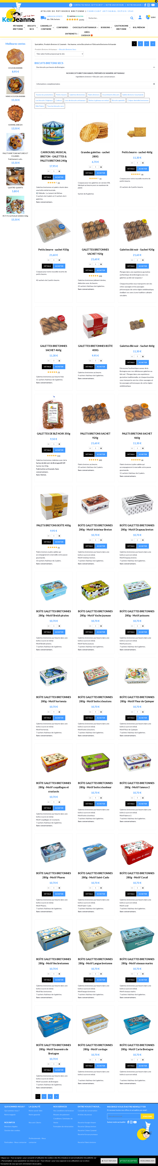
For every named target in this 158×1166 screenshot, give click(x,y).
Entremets (71, 34)
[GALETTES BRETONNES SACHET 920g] (95, 246)
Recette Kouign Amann (87, 1122)
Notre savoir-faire (35, 1111)
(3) (59, 183)
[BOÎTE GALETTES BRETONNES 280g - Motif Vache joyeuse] (95, 608)
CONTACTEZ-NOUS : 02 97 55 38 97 (88, 5)
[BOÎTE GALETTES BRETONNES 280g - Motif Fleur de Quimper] (137, 693)
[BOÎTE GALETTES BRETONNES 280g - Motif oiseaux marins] (137, 955)
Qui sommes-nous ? (14, 1106)
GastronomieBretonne (121, 27)
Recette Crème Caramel (87, 1130)
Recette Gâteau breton (87, 1126)
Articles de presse (85, 1114)
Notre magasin (10, 1114)
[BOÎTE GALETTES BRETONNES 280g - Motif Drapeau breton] (137, 522)
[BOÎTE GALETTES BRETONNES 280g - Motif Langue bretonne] (95, 955)
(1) (100, 179)
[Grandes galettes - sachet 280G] (95, 148)
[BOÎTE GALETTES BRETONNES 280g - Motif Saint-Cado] (95, 869)
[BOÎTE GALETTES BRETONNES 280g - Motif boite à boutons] (95, 693)
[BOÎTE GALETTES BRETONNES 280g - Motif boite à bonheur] (95, 779)
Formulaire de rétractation (63, 1126)
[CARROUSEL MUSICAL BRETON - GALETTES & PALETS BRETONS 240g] (53, 148)
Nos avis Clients (35, 1122)
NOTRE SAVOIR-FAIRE (115, 5)
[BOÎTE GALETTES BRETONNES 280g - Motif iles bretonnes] (53, 955)
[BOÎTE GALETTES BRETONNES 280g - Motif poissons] (137, 608)
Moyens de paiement (61, 1114)
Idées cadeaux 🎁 (87, 33)
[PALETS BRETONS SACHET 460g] (137, 430)
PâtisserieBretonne (18, 27)
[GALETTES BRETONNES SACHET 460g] (53, 342)
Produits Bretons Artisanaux (46, 49)
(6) (142, 174)
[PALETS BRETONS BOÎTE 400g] (53, 522)
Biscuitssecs (32, 27)
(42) (100, 460)
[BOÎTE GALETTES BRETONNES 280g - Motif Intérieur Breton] (95, 522)
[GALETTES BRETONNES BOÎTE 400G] (95, 342)
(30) (100, 276)
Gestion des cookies (12, 1130)
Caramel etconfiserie (46, 27)
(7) (59, 372)
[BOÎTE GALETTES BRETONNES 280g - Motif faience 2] (137, 779)
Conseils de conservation (87, 1111)
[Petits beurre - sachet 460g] (137, 148)
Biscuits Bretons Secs (67, 49)
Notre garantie (34, 1114)
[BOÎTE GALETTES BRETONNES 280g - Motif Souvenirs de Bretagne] (53, 1041)
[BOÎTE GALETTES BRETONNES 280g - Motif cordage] (95, 1041)
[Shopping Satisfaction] (75, 16)
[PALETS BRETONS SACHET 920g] (95, 430)
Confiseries (62, 27)
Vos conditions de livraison (63, 1111)
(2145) (81, 20)
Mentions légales (11, 1126)
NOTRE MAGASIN (134, 5)
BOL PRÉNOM (139, 27)
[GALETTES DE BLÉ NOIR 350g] (53, 430)
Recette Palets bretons (87, 1142)
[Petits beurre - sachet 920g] (53, 246)
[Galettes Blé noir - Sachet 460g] (137, 342)
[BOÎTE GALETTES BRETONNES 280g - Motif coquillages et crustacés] (53, 779)
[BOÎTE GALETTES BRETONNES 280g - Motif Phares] (53, 869)
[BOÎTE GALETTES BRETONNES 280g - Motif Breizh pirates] (53, 608)
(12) (58, 456)
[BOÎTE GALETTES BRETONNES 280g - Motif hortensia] (53, 693)
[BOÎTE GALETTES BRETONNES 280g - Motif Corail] (137, 869)
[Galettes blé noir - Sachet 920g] (137, 246)
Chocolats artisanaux (84, 27)
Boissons (105, 27)
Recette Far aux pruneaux (88, 1134)
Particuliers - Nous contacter (15, 1142)
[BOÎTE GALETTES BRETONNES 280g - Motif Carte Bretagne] (137, 1041)
